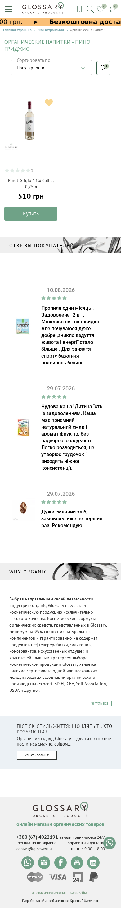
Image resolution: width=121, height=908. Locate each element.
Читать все (99, 703)
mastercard (35, 877)
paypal (93, 877)
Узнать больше (37, 755)
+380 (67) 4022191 (37, 837)
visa (57, 877)
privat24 (78, 877)
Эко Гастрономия (51, 30)
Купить (31, 213)
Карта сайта (78, 893)
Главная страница (17, 30)
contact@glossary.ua (34, 848)
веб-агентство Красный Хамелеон (74, 900)
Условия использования (48, 893)
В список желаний (48, 102)
